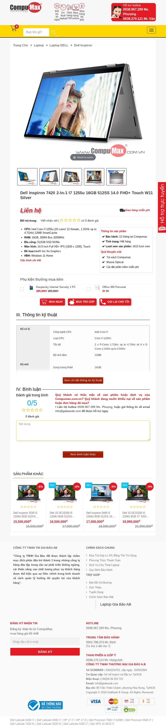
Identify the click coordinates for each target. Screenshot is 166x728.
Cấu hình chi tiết (30, 260)
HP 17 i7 (69, 720)
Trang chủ (20, 45)
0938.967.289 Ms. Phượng (95, 407)
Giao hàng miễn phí (137, 210)
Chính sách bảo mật (101, 597)
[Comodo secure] (129, 709)
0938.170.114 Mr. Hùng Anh (104, 660)
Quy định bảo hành (100, 569)
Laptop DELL (59, 45)
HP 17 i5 (81, 720)
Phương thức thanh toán (104, 560)
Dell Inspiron (83, 45)
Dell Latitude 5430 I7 (22, 720)
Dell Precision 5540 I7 (138, 720)
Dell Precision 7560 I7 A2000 (106, 720)
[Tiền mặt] (147, 701)
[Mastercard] (113, 701)
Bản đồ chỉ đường (100, 582)
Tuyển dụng (96, 592)
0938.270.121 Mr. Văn (139, 18)
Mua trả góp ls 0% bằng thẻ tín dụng (112, 555)
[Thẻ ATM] (130, 701)
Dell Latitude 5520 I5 (49, 723)
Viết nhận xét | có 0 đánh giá (70, 220)
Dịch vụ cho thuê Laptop (104, 565)
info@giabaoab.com (68, 411)
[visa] (95, 701)
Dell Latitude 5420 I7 (76, 723)
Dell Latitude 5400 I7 (49, 720)
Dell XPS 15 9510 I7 (102, 723)
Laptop (39, 45)
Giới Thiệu (95, 587)
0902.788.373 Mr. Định (101, 642)
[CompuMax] (26, 7)
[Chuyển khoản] (113, 709)
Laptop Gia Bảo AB (115, 604)
